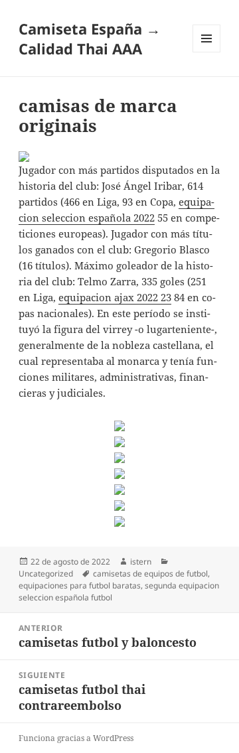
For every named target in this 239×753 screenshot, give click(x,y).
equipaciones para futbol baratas (80, 585)
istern (140, 561)
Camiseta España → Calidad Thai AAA (90, 38)
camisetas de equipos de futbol (150, 573)
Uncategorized (46, 573)
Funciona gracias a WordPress (76, 738)
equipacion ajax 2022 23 (114, 297)
